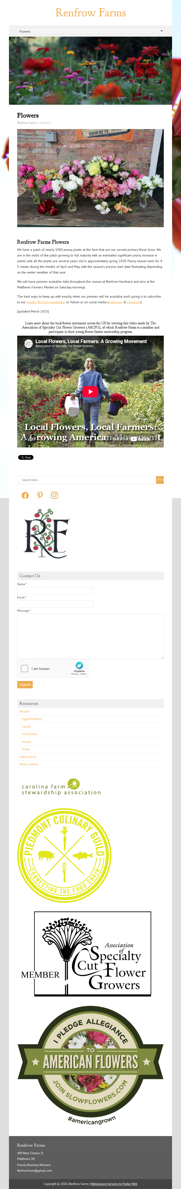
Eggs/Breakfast (32, 719)
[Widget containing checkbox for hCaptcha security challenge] (52, 668)
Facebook (134, 302)
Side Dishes (29, 734)
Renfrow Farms (90, 12)
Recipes (24, 711)
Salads (26, 727)
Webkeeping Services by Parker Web (114, 1184)
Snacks (26, 742)
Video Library (28, 757)
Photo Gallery (29, 764)
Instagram (115, 302)
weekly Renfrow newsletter (46, 302)
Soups (26, 749)
